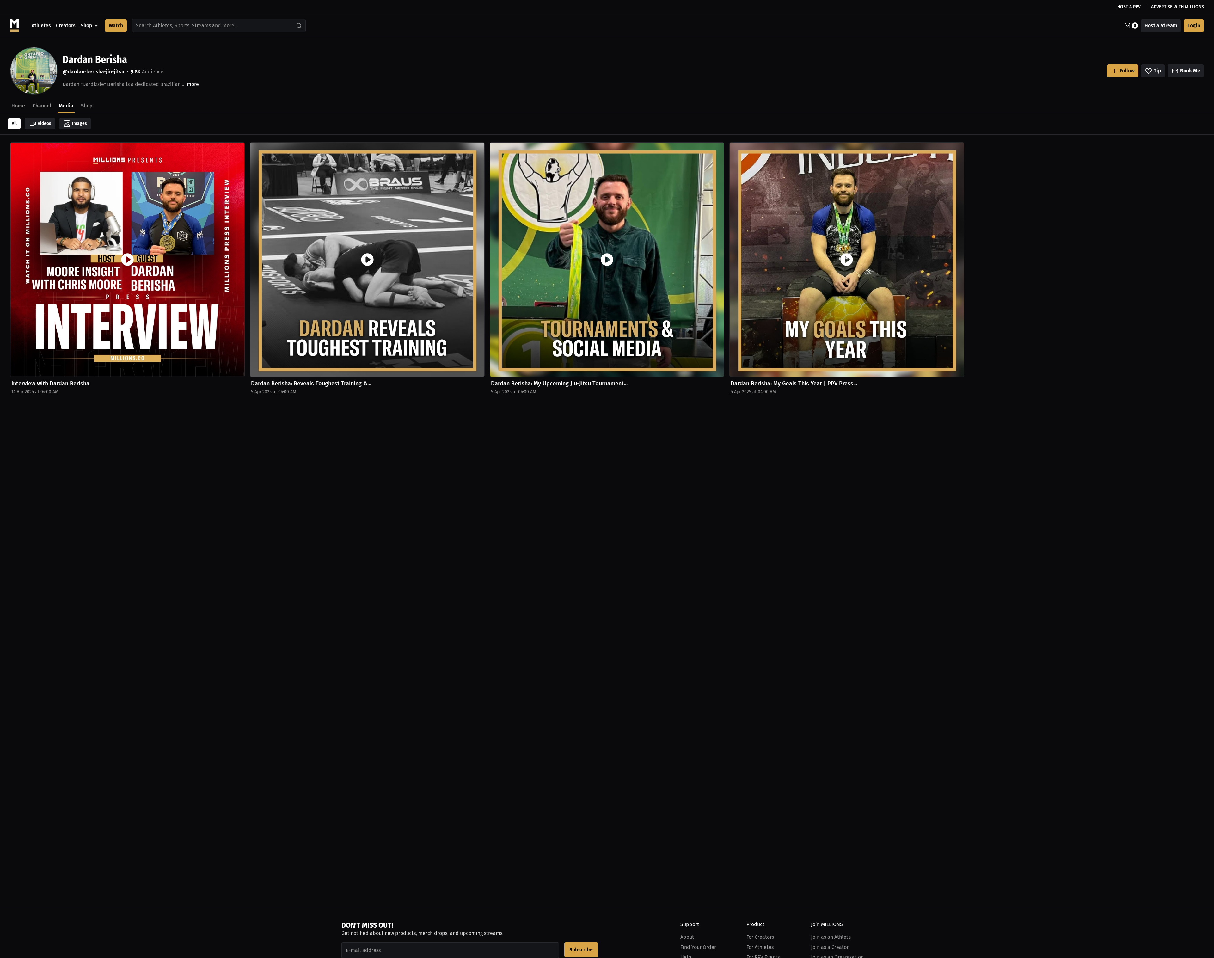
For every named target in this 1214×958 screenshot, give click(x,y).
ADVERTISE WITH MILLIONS (1177, 6)
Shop (86, 25)
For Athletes (760, 947)
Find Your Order (698, 947)
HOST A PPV (1129, 6)
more (193, 84)
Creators (66, 25)
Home (18, 106)
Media (66, 106)
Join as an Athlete (831, 937)
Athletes (41, 25)
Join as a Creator (830, 947)
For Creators (760, 937)
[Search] (299, 25)
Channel (42, 106)
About (687, 937)
